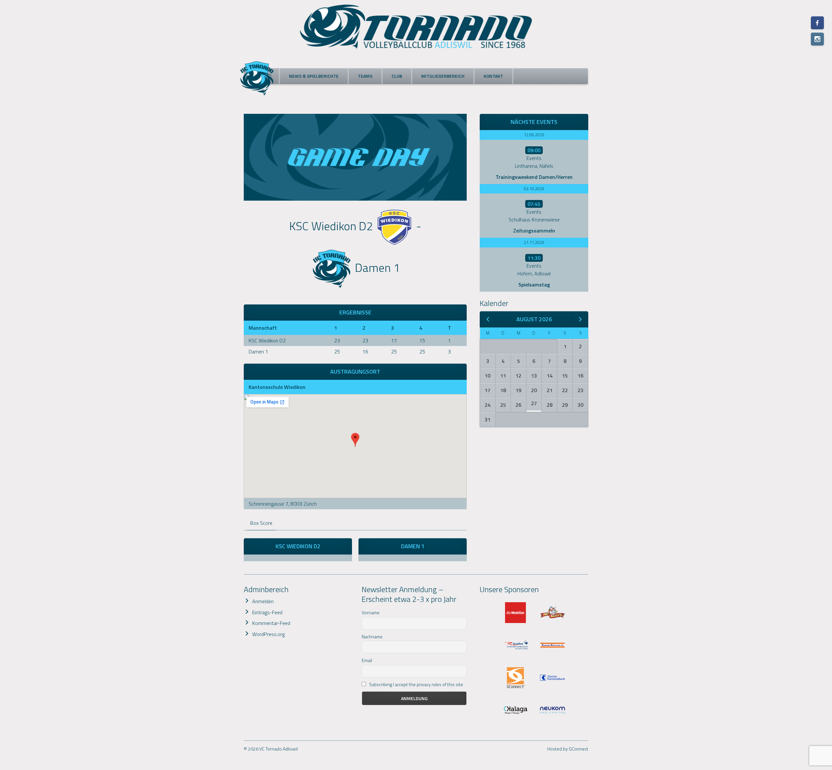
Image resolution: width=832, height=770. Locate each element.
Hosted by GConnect (567, 748)
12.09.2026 (534, 134)
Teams (365, 76)
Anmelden (263, 601)
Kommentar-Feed (271, 623)
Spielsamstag (534, 284)
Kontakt (493, 76)
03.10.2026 (534, 188)
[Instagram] (817, 39)
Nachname (372, 636)
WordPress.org (268, 634)
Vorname (371, 612)
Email (367, 660)
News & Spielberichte (314, 76)
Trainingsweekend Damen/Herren (534, 177)
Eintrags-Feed (267, 612)
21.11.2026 (534, 242)
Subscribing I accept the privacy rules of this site (415, 684)
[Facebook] (817, 22)
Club (397, 76)
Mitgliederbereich (442, 76)
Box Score (261, 523)
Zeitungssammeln (534, 230)
